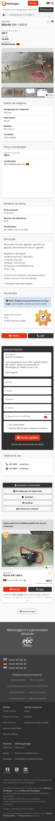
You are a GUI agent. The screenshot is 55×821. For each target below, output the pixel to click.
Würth (7, 120)
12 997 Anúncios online (15, 320)
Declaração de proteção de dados (27, 444)
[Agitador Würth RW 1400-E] (27, 550)
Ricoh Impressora (16, 692)
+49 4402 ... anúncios (18, 464)
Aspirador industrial (37, 698)
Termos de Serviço (25, 816)
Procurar (47, 9)
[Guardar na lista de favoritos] (48, 21)
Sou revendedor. (17, 424)
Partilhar (28, 502)
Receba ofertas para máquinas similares (28, 428)
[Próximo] (50, 72)
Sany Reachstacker (17, 698)
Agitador (8, 112)
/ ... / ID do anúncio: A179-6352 (19, 15)
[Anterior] (4, 72)
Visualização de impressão (28, 491)
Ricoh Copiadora (37, 680)
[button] (52, 3)
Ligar (42, 335)
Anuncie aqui (28, 611)
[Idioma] (48, 3)
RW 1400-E (9, 129)
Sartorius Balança (18, 680)
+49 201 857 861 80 (17, 659)
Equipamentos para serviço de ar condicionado (27, 686)
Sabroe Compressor (37, 692)
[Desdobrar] (27, 600)
